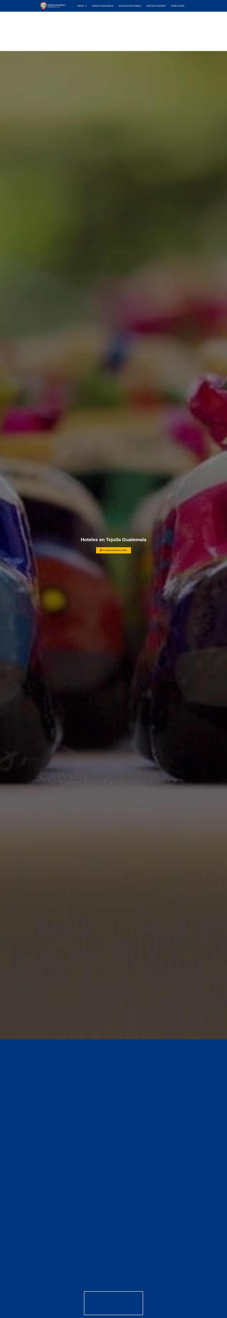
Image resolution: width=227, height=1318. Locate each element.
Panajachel (177, 5)
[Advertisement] (113, 31)
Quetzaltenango (156, 5)
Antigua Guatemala (129, 5)
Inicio (81, 5)
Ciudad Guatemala (102, 5)
